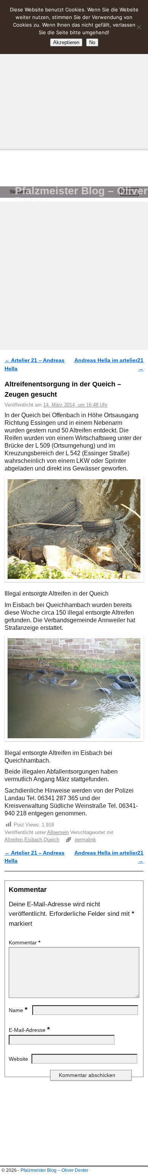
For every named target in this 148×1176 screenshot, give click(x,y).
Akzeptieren (66, 42)
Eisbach (33, 839)
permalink (85, 839)
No (92, 42)
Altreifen (14, 839)
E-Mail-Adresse (29, 1030)
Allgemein (58, 832)
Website (18, 1059)
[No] (138, 27)
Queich (51, 839)
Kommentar (24, 942)
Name (18, 1010)
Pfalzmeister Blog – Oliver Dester (81, 196)
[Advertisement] (74, 74)
